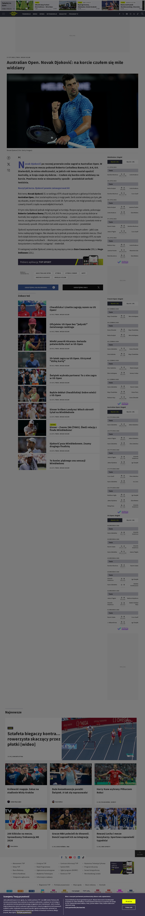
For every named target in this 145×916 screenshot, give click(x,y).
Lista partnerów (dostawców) (75, 907)
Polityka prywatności (24, 912)
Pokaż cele (128, 907)
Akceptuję (129, 901)
